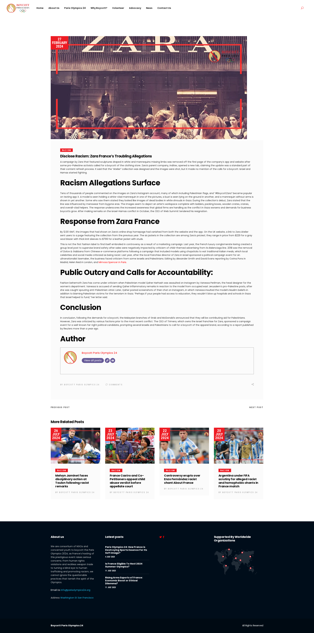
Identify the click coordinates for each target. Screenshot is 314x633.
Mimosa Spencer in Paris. (112, 262)
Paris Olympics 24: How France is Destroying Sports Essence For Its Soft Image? (126, 550)
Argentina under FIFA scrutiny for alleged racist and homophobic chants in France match (238, 480)
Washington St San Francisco (77, 597)
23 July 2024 (110, 434)
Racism (66, 150)
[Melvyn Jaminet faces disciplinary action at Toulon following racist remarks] (75, 446)
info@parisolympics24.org (75, 590)
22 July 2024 (165, 434)
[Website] (107, 360)
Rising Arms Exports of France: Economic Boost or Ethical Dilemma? (124, 580)
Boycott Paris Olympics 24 (99, 353)
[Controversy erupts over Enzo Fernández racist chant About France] (184, 446)
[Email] (112, 360)
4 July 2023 (110, 557)
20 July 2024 (219, 434)
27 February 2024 (59, 42)
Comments (115, 385)
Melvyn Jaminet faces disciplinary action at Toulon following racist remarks (72, 480)
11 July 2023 (110, 571)
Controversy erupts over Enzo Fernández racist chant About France (182, 479)
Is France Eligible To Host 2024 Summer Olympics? (123, 565)
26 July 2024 (56, 434)
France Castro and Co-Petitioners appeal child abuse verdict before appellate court (127, 480)
